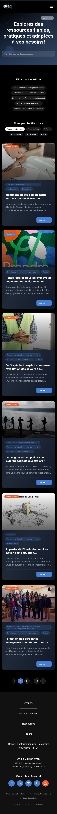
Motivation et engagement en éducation (28, 93)
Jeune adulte (31, 134)
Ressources (28, 723)
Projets (28, 733)
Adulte (43, 134)
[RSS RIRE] (45, 783)
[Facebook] (11, 783)
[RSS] (37, 783)
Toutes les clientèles (15, 129)
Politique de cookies (28, 798)
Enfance (47, 129)
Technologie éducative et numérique (28, 109)
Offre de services (28, 713)
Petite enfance (33, 129)
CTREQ (28, 703)
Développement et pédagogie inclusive (28, 88)
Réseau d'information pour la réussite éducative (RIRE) (28, 746)
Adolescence (16, 134)
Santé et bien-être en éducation (28, 103)
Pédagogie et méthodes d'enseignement (28, 98)
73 (36, 681)
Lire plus (44, 220)
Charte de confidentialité (16, 794)
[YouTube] (28, 783)
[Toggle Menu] (52, 6)
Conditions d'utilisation (39, 794)
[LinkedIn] (20, 783)
